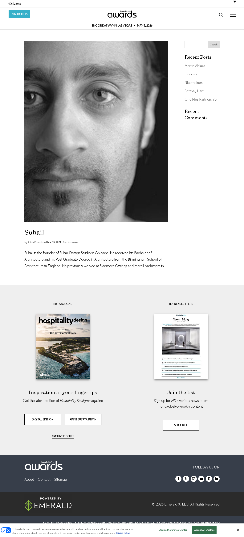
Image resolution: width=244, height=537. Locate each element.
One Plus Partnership (201, 99)
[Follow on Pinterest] (209, 479)
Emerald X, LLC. (176, 504)
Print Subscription (83, 419)
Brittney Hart (194, 91)
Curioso (191, 74)
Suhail (34, 232)
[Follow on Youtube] (201, 479)
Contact (44, 479)
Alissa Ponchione (37, 242)
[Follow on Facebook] (178, 479)
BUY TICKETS (19, 14)
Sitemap (60, 479)
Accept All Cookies (204, 530)
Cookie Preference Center (173, 530)
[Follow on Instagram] (194, 479)
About (29, 479)
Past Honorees (70, 242)
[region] (122, 530)
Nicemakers (194, 82)
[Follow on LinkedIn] (217, 479)
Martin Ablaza (195, 66)
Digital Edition (42, 419)
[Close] (238, 530)
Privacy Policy (123, 533)
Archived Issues (63, 436)
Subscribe (181, 425)
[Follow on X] (186, 479)
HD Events (14, 3)
